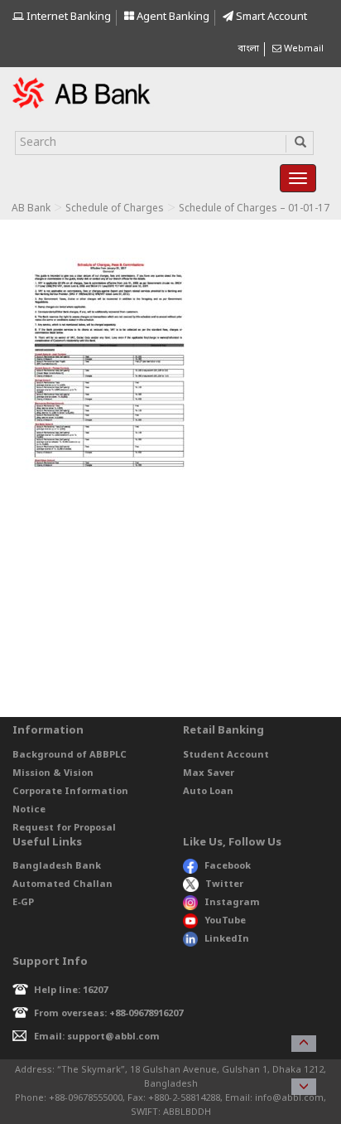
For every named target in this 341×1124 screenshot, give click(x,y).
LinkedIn (226, 939)
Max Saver (208, 773)
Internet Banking (67, 17)
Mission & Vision (53, 773)
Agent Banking (171, 17)
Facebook (227, 866)
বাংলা (248, 49)
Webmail (302, 49)
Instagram (232, 902)
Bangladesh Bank (56, 866)
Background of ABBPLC (69, 755)
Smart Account (270, 17)
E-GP (23, 902)
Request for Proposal (64, 828)
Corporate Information (70, 791)
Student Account (226, 755)
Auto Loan (208, 791)
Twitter (224, 884)
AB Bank (31, 209)
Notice (29, 810)
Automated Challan (62, 884)
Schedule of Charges (114, 209)
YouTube (225, 921)
